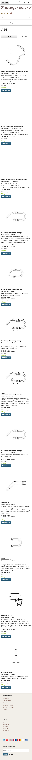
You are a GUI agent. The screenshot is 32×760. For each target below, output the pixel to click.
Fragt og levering (7, 700)
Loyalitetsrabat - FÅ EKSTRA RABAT (11, 711)
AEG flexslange (6, 559)
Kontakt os (5, 704)
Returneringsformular (8, 707)
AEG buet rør (5, 502)
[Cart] (28, 2)
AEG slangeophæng (7, 672)
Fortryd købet (6, 713)
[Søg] (29, 17)
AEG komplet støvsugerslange (11, 233)
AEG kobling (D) (6, 615)
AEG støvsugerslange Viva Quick (12, 126)
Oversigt (5, 709)
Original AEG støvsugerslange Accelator (14, 71)
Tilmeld (5, 754)
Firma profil (6, 702)
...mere (20, 244)
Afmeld (11, 754)
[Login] (24, 2)
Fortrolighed (6, 698)
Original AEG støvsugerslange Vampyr (14, 179)
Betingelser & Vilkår (8, 705)
